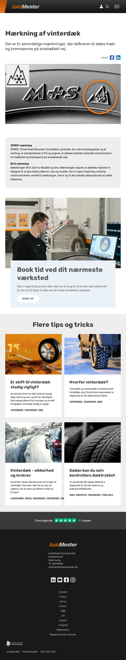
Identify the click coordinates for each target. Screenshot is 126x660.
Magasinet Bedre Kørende (63, 634)
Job (63, 615)
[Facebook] (66, 579)
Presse (63, 596)
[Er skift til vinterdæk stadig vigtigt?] (33, 354)
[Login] (101, 6)
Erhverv (63, 606)
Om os (63, 601)
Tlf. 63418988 (55, 563)
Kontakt (63, 592)
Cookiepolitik (13, 651)
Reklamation (63, 630)
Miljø (63, 611)
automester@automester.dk (63, 567)
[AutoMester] (25, 6)
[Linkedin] (53, 579)
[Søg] (107, 6)
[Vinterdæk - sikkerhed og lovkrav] (33, 442)
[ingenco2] (15, 643)
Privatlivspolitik (30, 651)
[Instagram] (72, 579)
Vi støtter (63, 625)
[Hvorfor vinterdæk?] (92, 354)
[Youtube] (60, 579)
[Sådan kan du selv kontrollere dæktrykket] (92, 442)
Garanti (63, 620)
